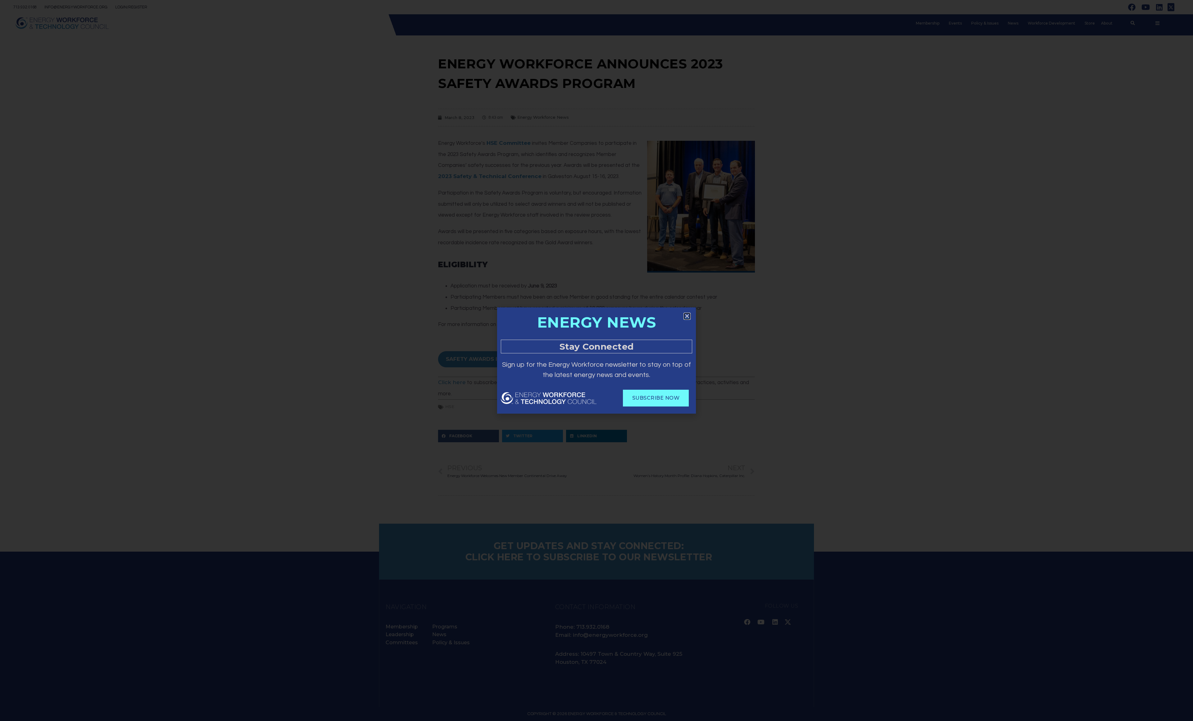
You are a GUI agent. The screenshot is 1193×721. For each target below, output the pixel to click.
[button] (687, 316)
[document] (596, 360)
